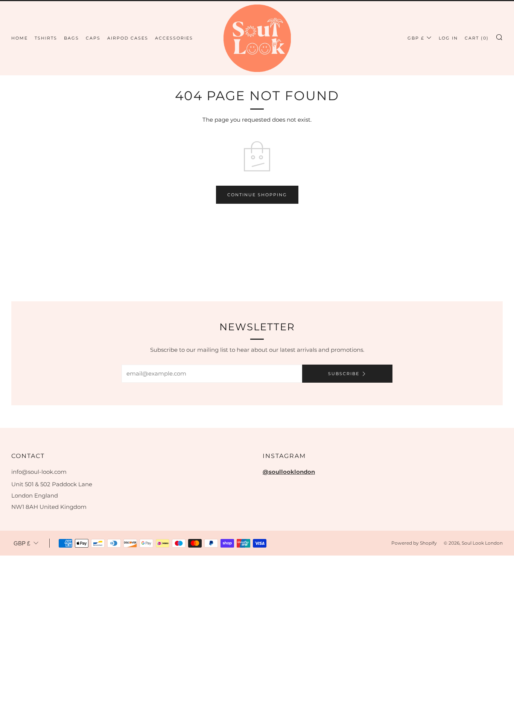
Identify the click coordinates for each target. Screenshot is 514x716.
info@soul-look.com (39, 471)
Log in (448, 38)
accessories (174, 38)
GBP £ (416, 38)
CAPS (93, 38)
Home (19, 38)
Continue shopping (257, 194)
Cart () (477, 38)
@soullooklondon (289, 471)
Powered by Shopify (414, 543)
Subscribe (343, 373)
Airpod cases (127, 38)
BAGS (71, 38)
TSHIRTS (46, 38)
